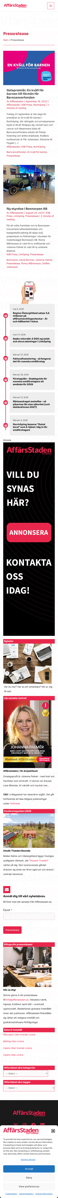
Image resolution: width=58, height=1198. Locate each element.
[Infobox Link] (29, 670)
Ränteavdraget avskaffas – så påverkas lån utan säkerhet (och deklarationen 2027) (31, 404)
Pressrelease (13, 155)
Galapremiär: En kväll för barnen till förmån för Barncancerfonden (25, 94)
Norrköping (39, 104)
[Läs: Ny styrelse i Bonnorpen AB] (29, 184)
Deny (29, 1177)
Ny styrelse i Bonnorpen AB (27, 209)
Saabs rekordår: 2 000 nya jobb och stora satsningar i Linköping (32, 340)
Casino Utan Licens (13, 1054)
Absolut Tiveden (38, 860)
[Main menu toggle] (50, 5)
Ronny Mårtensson (31, 263)
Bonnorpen (12, 259)
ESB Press (26, 104)
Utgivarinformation (44, 1194)
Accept (29, 1168)
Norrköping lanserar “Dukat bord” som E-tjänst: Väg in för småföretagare (30, 427)
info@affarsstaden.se (17, 999)
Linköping (19, 216)
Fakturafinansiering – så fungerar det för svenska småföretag (32, 360)
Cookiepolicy (11, 1194)
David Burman (26, 259)
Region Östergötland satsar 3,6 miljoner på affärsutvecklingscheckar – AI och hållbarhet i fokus (31, 317)
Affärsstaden (13, 104)
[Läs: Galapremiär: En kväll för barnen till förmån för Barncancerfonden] (29, 67)
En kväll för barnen (37, 152)
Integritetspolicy (26, 1194)
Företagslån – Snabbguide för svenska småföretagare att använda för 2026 (30, 381)
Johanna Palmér (43, 259)
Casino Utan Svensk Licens (17, 1048)
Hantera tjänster (28, 1159)
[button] (53, 1131)
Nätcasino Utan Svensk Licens (19, 1034)
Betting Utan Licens (13, 1041)
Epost (7, 910)
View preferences (29, 1186)
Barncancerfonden (16, 152)
